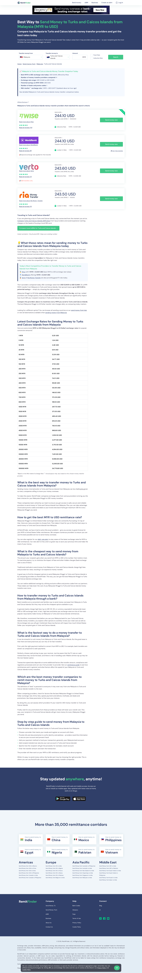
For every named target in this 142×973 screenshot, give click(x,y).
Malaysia (40, 64)
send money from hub (79, 310)
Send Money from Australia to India (82, 868)
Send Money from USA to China (27, 868)
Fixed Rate (96, 55)
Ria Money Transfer (34, 278)
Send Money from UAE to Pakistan (108, 868)
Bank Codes (76, 905)
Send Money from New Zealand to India (83, 870)
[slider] (23, 125)
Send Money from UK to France (54, 870)
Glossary (75, 910)
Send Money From (51, 910)
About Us (48, 923)
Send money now (111, 120)
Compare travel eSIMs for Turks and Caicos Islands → (38, 228)
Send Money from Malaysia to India (82, 877)
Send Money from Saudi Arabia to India (110, 870)
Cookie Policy (26, 969)
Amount (75, 53)
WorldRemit (26, 275)
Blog (100, 905)
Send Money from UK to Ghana (54, 873)
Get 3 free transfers (117, 151)
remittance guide (73, 665)
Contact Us (49, 927)
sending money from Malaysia (56, 313)
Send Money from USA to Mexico (28, 866)
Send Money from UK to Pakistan (55, 875)
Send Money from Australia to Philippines (83, 866)
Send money (76, 3)
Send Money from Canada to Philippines (30, 877)
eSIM (86, 3)
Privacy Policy (101, 968)
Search (115, 57)
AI (99, 910)
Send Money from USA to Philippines (29, 873)
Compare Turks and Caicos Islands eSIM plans (33, 221)
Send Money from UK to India (54, 866)
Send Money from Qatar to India (108, 880)
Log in (120, 3)
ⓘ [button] (30, 87)
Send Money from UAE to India (107, 866)
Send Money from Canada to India (28, 875)
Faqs (73, 914)
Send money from (29, 64)
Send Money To (50, 905)
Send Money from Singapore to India (82, 875)
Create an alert (106, 3)
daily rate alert (43, 539)
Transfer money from (26, 53)
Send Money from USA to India (27, 870)
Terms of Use (76, 918)
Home (19, 64)
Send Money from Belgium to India (55, 877)
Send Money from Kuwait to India (108, 877)
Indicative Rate (98, 58)
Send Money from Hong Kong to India (82, 873)
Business (95, 3)
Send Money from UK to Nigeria (54, 868)
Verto (24, 278)
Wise (23, 272)
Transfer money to (52, 53)
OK (117, 968)
